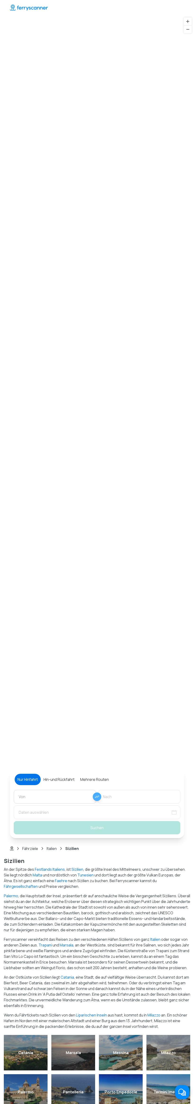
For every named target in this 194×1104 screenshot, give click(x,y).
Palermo (11, 895)
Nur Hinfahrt (28, 779)
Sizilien (77, 869)
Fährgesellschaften (21, 886)
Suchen (97, 827)
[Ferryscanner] (29, 7)
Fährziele (30, 848)
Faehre (61, 880)
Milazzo (153, 1015)
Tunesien (85, 875)
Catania (67, 977)
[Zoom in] (188, 21)
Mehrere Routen (94, 779)
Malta (37, 875)
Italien (52, 848)
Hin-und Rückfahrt (59, 779)
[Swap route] (97, 796)
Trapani (45, 945)
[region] (97, 401)
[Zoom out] (188, 29)
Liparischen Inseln (91, 1015)
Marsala (66, 945)
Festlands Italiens (50, 869)
